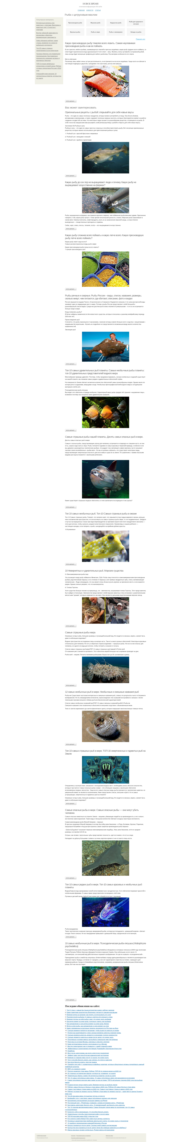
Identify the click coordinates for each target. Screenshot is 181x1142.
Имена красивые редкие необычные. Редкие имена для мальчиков (90, 1130)
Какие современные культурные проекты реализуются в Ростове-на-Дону (92, 1028)
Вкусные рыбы (75, 32)
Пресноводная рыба (75, 23)
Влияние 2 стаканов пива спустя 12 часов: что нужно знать (88, 1058)
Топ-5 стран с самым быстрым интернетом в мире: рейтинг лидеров (90, 1010)
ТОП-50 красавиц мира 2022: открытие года (82, 1116)
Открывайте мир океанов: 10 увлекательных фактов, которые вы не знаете (48, 76)
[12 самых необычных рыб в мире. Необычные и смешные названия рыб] (105, 726)
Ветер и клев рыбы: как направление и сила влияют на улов (88, 1026)
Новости (89, 10)
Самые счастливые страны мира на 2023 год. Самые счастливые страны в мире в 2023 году (100, 1089)
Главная (81, 10)
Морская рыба (95, 23)
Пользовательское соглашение (83, 1135)
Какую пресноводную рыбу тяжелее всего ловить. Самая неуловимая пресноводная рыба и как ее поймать (100, 44)
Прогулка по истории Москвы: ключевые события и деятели (88, 1042)
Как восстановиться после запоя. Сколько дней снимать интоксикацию (92, 1125)
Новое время (90, 3)
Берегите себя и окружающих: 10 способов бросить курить (88, 1112)
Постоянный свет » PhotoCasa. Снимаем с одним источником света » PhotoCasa (95, 1103)
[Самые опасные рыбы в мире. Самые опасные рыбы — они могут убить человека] (105, 858)
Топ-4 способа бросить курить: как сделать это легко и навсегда (89, 1060)
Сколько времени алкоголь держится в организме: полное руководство (92, 1035)
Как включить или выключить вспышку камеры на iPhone (87, 1100)
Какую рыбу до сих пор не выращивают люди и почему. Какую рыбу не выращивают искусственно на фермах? (100, 184)
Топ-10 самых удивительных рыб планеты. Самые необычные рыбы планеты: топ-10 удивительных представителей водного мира (104, 372)
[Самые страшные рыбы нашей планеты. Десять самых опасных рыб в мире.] (105, 479)
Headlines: (71, 1051)
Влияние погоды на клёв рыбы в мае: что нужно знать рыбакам (89, 1019)
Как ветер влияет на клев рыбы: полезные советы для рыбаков (89, 1021)
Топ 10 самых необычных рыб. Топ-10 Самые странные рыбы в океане (101, 513)
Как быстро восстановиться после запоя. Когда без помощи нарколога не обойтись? (96, 1128)
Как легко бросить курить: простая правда (82, 1062)
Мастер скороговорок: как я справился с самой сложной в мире (89, 1046)
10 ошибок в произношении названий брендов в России (87, 1123)
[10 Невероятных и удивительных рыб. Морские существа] (105, 610)
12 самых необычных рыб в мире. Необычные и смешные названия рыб (102, 691)
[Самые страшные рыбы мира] (105, 670)
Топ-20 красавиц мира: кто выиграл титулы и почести (86, 1096)
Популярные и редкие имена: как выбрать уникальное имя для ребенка (92, 1039)
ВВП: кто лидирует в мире (76, 1069)
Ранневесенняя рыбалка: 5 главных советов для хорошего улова (89, 1017)
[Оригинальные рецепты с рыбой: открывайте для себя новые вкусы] (105, 157)
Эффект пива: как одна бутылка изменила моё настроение (88, 1055)
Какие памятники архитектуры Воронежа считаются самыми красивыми (92, 1012)
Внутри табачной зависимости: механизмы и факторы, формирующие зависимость (47, 35)
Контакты (73, 1135)
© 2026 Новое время (41, 1135)
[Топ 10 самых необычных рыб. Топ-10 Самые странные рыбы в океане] (105, 546)
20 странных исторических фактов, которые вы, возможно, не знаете (91, 1073)
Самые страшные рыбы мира (80, 632)
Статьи (98, 10)
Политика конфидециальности (78, 1138)
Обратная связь (109, 1135)
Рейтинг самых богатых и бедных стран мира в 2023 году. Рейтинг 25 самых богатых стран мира (101, 1087)
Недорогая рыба (115, 23)
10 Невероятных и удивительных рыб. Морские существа (94, 570)
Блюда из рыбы (136, 32)
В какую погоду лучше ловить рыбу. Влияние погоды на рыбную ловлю (92, 1085)
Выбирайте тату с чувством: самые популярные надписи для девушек (92, 1098)
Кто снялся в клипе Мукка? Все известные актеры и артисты (88, 1119)
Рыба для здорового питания (136, 23)
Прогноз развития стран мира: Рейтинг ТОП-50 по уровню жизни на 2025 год (94, 1071)
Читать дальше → (71, 101)
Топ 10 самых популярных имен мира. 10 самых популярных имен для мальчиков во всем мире (101, 1078)
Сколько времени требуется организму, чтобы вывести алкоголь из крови (93, 1030)
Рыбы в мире (95, 32)
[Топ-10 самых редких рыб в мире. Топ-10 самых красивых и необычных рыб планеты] (105, 912)
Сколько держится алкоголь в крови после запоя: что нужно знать (90, 1037)
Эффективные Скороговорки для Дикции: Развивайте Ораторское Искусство (94, 1048)
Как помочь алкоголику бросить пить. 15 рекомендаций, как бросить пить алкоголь (96, 1105)
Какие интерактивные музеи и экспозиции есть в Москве (87, 1044)
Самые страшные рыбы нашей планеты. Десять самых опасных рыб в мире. (104, 436)
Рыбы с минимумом (115, 32)
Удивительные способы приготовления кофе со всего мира (88, 1114)
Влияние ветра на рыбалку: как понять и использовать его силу (89, 1015)
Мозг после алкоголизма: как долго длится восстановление (88, 1053)
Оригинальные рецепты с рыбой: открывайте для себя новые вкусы (99, 112)
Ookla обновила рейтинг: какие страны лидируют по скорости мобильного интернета (47, 43)
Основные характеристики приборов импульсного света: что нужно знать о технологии (97, 1121)
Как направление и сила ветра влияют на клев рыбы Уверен (88, 1024)
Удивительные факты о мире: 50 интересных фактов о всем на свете (91, 1076)
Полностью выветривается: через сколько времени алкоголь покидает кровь (94, 1033)
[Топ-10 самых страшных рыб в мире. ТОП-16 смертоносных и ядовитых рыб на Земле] (105, 770)
